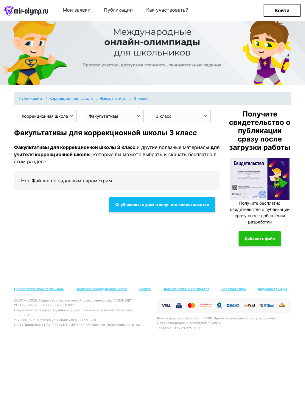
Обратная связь (233, 289)
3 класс (141, 98)
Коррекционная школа (71, 98)
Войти (282, 10)
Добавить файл (260, 238)
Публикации (118, 10)
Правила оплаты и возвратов (186, 289)
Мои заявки (77, 10)
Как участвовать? (167, 10)
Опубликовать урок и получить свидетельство (162, 204)
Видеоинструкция (272, 289)
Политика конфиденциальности (101, 289)
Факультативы (113, 98)
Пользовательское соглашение (39, 289)
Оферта (145, 289)
